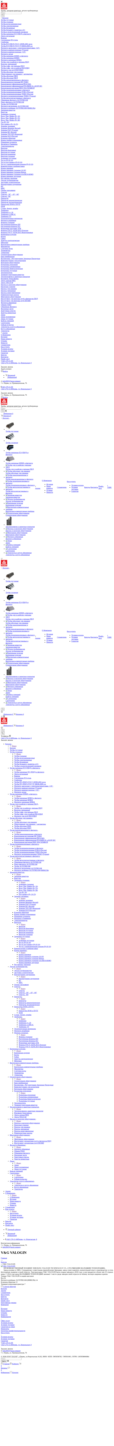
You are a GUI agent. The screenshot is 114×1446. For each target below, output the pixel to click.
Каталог (13, 748)
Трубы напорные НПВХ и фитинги (27, 798)
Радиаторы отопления (27, 1095)
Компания (5, 1305)
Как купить (14, 1213)
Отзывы (4, 1313)
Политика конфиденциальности (13, 1331)
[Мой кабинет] (2, 712)
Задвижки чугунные (26, 940)
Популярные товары (8, 1303)
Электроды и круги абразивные (26, 1185)
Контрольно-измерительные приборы (28, 1067)
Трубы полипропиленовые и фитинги (28, 848)
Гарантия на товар (8, 1327)
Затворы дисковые (26, 900)
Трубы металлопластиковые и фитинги (29, 860)
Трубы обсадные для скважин (25, 822)
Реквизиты (5, 1329)
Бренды (4, 1297)
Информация (6, 1317)
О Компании (14, 1197)
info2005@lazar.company (12, 381)
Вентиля (22, 926)
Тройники (22, 1021)
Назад (14, 746)
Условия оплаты (7, 1323)
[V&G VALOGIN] (8, 1266)
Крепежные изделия (22, 1053)
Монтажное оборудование (24, 1139)
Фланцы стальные (25, 1037)
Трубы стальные (20, 756)
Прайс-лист (5, 1301)
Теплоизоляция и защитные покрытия (28, 1111)
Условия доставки (7, 1325)
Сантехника (18, 1177)
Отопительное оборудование (25, 1081)
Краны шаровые (25, 954)
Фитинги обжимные (22, 1149)
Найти (4, 1361)
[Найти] (3, 15)
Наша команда (6, 1311)
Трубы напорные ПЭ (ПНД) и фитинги (29, 772)
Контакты (4, 1299)
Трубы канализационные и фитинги (28, 834)
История (4, 1309)
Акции (3, 1291)
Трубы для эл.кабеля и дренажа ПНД (28, 808)
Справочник (5, 1293)
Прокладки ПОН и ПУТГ (28, 1011)
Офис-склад (5, 1321)
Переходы (22, 1001)
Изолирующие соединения (29, 979)
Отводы (22, 991)
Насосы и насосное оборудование (27, 1123)
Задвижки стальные (26, 884)
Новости (4, 1315)
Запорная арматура (21, 876)
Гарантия (4, 1341)
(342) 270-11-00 (7, 361)
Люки (16, 1165)
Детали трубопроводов (23, 971)
